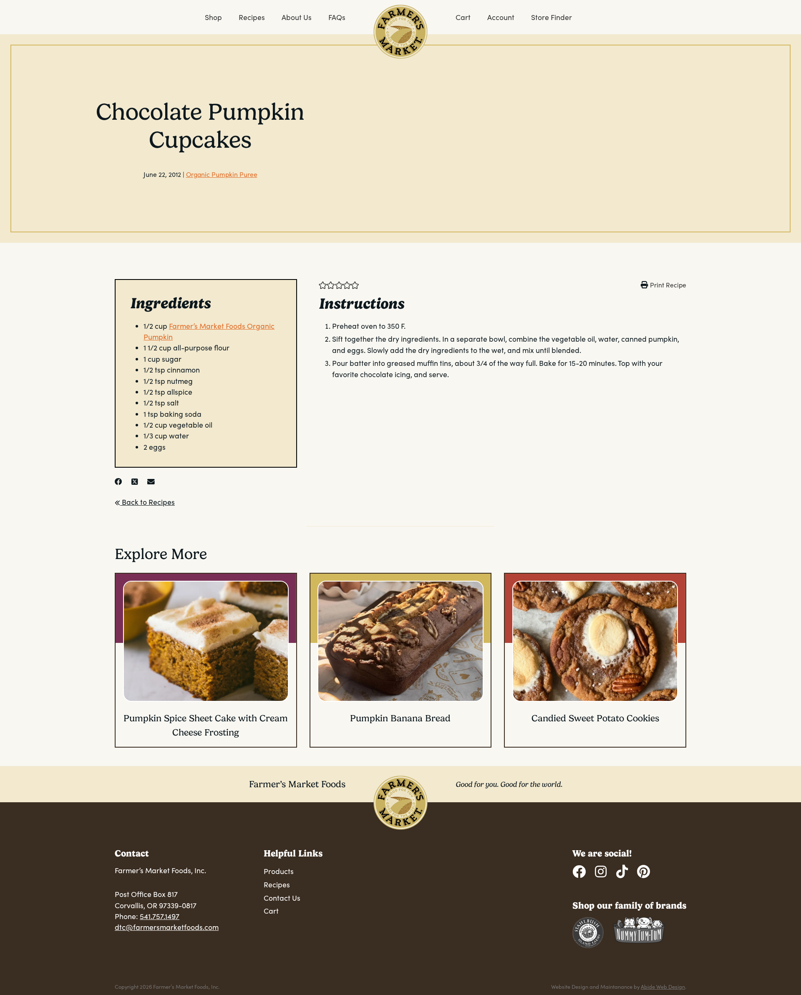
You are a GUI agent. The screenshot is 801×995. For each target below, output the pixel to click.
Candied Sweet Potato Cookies (595, 718)
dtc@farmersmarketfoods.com (167, 927)
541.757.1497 (159, 916)
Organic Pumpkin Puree (221, 174)
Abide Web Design (663, 986)
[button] (323, 285)
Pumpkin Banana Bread (400, 718)
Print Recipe (668, 284)
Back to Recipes (147, 502)
